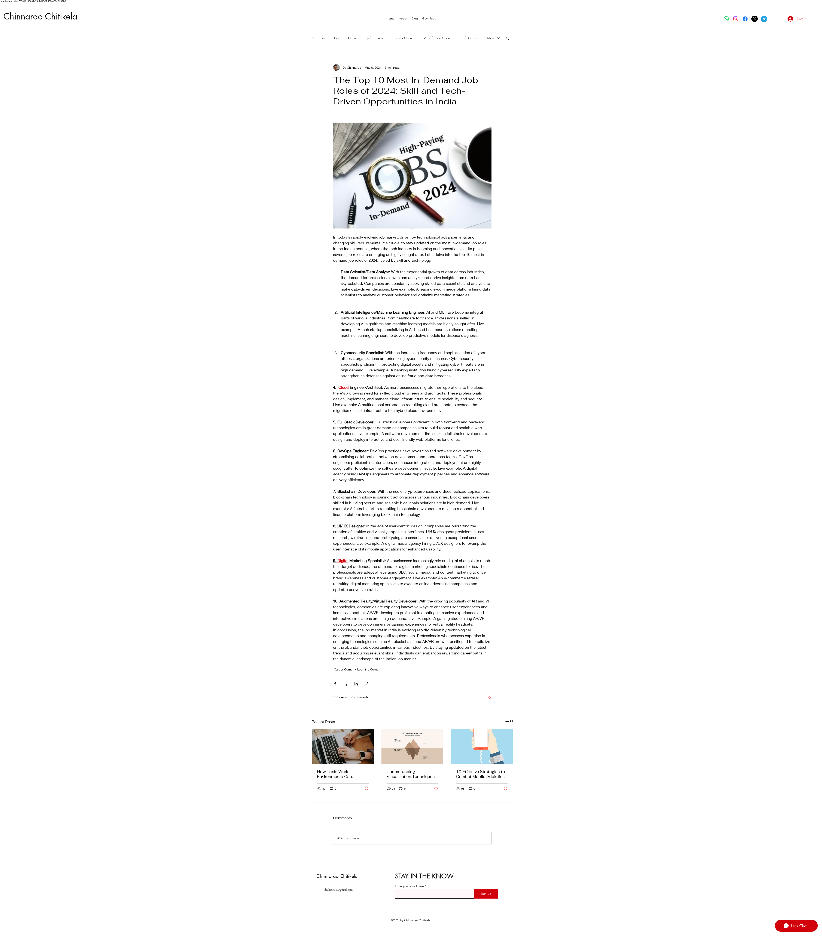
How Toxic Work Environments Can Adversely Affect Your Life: (342, 774)
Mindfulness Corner (438, 38)
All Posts (318, 38)
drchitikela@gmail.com (338, 889)
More (491, 38)
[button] (507, 38)
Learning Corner (346, 38)
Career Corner (404, 38)
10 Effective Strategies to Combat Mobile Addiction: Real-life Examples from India (481, 774)
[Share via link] (367, 684)
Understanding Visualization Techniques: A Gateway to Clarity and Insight (411, 774)
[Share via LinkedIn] (356, 684)
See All (508, 721)
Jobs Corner (376, 38)
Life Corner (469, 38)
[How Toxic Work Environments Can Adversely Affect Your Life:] (343, 746)
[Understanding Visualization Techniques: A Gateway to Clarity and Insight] (412, 746)
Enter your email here (409, 886)
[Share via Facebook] (335, 684)
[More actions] (488, 67)
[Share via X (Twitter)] (346, 684)
